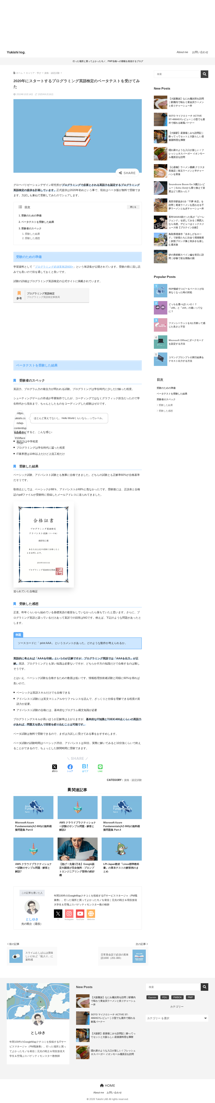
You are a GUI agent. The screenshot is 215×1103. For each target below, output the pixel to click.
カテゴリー (177, 1006)
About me (98, 1092)
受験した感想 (32, 238)
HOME (109, 1086)
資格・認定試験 (133, 780)
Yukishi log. (16, 52)
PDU (164, 997)
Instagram (69, 919)
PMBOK (177, 997)
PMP (190, 997)
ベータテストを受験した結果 (37, 221)
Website (91, 919)
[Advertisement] (107, 23)
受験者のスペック (31, 228)
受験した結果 (32, 234)
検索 (204, 74)
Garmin (152, 997)
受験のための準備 (31, 215)
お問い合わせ (114, 1092)
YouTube (80, 919)
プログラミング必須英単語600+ (54, 266)
